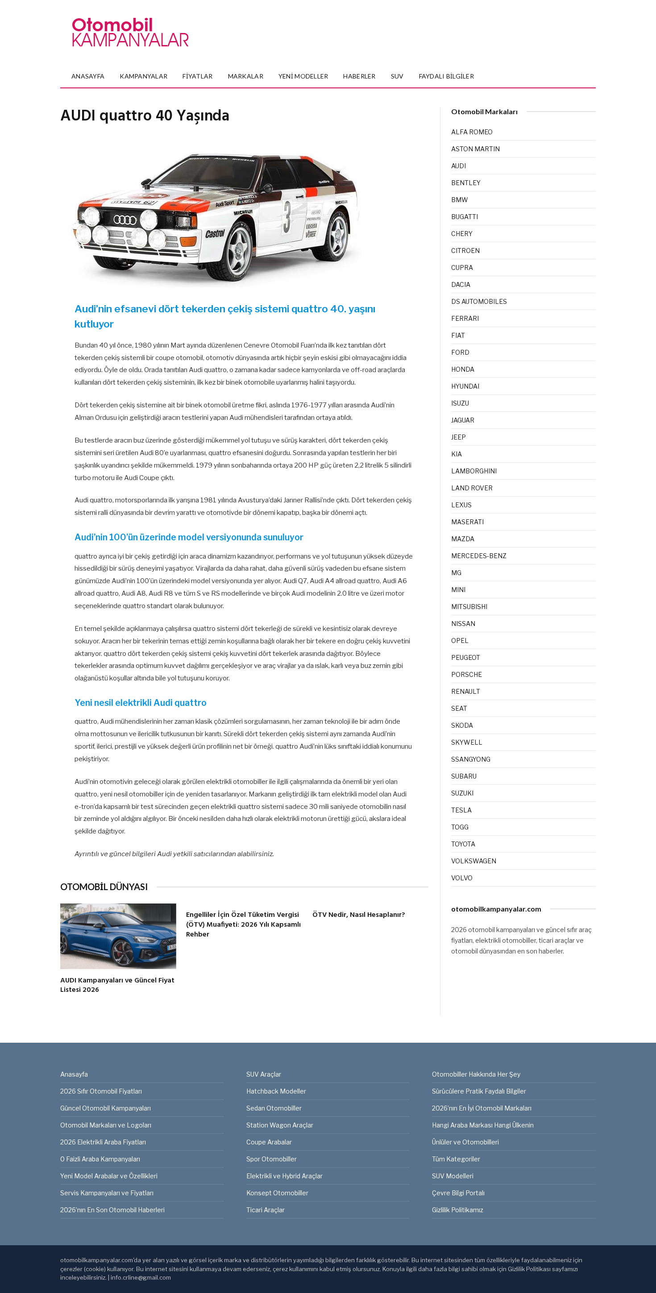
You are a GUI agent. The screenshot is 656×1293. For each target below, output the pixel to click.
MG (456, 572)
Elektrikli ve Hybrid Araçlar (284, 1176)
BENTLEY (466, 182)
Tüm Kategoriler (456, 1159)
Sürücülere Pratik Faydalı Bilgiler (479, 1091)
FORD (460, 352)
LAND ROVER (472, 488)
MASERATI (467, 522)
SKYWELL (466, 742)
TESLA (461, 810)
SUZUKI (462, 793)
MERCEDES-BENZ (479, 555)
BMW (459, 199)
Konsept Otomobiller (277, 1193)
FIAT (458, 335)
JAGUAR (462, 420)
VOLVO (462, 878)
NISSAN (463, 623)
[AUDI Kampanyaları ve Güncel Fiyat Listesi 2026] (118, 936)
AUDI (458, 166)
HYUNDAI (465, 386)
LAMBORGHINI (474, 471)
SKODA (462, 725)
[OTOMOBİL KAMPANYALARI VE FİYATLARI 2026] (130, 32)
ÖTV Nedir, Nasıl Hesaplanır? (358, 915)
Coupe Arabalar (269, 1142)
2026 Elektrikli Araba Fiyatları (103, 1142)
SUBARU (464, 776)
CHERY (462, 233)
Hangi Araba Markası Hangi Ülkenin (483, 1125)
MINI (458, 589)
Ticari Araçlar (265, 1210)
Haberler (359, 76)
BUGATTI (464, 216)
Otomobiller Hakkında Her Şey (476, 1074)
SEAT (459, 708)
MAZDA (462, 539)
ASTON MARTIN (475, 149)
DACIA (460, 284)
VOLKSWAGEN (473, 861)
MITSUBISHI (469, 606)
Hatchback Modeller (276, 1091)
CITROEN (465, 250)
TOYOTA (463, 844)
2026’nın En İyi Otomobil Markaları (481, 1108)
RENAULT (465, 691)
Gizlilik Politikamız (457, 1210)
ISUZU (460, 403)
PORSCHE (466, 674)
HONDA (462, 369)
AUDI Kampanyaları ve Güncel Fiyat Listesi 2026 (117, 986)
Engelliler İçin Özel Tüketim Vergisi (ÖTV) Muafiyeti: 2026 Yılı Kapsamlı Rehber (243, 925)
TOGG (460, 827)
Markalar (245, 76)
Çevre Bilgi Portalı (458, 1193)
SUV (397, 76)
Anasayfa (87, 76)
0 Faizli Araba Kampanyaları (100, 1159)
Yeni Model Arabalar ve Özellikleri (109, 1176)
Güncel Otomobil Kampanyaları (105, 1108)
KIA (456, 454)
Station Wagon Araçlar (279, 1125)
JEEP (458, 437)
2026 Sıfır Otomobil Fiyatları (101, 1091)
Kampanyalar (143, 76)
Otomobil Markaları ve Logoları (105, 1125)
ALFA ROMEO (472, 132)
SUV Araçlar (263, 1074)
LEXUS (461, 505)
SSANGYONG (470, 759)
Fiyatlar (197, 76)
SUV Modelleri (452, 1176)
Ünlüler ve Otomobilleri (465, 1142)
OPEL (460, 640)
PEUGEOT (465, 657)
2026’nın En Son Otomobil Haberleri (112, 1210)
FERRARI (465, 318)
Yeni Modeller (303, 76)
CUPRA (462, 267)
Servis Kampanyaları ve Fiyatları (107, 1193)
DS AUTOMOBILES (479, 301)
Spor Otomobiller (271, 1159)
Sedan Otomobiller (274, 1108)
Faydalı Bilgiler (446, 76)
